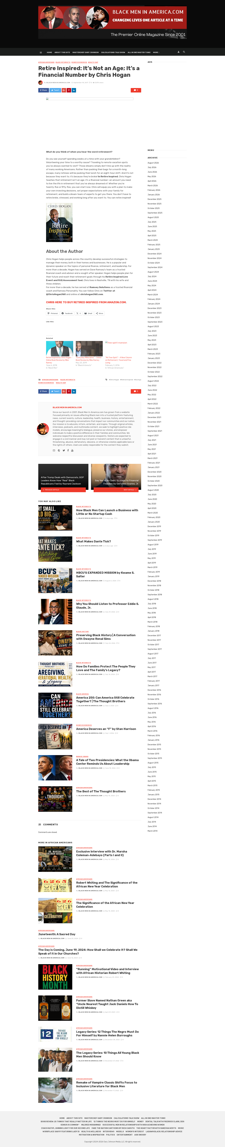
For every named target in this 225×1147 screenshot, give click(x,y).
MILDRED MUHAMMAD (91, 1125)
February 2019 (154, 572)
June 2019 (152, 554)
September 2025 (155, 213)
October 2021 (153, 426)
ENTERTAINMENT (125, 1135)
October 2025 (154, 208)
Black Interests (63, 62)
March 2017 (152, 676)
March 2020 (153, 513)
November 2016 (154, 695)
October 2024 (154, 263)
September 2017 (155, 649)
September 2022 (155, 376)
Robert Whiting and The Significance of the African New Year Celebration (107, 884)
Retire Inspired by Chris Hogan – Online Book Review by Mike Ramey (59, 360)
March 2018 (152, 622)
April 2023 (152, 345)
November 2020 (154, 476)
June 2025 (152, 226)
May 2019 (152, 558)
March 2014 (152, 831)
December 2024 (154, 254)
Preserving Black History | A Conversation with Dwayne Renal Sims (106, 637)
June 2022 (152, 390)
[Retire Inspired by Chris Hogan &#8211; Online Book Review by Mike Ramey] (59, 348)
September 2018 (155, 595)
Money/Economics (79, 62)
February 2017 (154, 681)
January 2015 (153, 795)
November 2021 (154, 422)
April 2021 (152, 454)
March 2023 (153, 349)
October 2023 (154, 317)
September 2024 (155, 267)
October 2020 (154, 481)
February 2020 (154, 517)
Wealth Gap (93, 62)
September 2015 (155, 758)
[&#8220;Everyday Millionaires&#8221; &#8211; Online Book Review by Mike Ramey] (89, 348)
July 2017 (152, 658)
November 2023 (154, 313)
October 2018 (153, 590)
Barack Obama (82, 756)
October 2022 (154, 372)
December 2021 (154, 417)
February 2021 (154, 463)
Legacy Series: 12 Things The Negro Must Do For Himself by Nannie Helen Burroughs (107, 1033)
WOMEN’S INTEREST (135, 1132)
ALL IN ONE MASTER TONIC (139, 52)
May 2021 (152, 449)
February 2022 (154, 408)
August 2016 (153, 708)
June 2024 (152, 281)
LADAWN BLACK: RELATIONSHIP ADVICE (164, 1132)
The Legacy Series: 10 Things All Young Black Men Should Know (107, 1054)
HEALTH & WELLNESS (91, 1132)
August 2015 (153, 763)
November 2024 (154, 258)
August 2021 (153, 435)
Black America (82, 694)
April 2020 (152, 508)
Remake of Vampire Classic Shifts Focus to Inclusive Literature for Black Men (106, 1084)
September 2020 (155, 485)
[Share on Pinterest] (69, 90)
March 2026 (153, 186)
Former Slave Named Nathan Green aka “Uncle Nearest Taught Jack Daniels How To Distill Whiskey (107, 1004)
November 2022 (154, 367)
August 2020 (153, 490)
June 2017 (152, 663)
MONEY (140, 1122)
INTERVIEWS (108, 1132)
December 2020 (154, 472)
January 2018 (153, 631)
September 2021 (155, 431)
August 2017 (153, 654)
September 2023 (155, 322)
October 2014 (153, 808)
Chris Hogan (114, 380)
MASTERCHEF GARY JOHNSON (86, 52)
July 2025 (152, 222)
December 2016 (154, 690)
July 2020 (152, 495)
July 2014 (152, 822)
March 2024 (153, 295)
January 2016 (153, 740)
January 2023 (154, 358)
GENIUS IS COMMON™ (70, 1125)
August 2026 (153, 163)
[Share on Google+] (64, 90)
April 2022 (152, 399)
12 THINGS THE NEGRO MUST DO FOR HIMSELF (114, 1122)
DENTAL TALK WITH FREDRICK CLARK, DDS (164, 1122)
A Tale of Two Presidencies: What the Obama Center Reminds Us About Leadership (107, 761)
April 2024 (152, 290)
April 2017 (152, 672)
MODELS (120, 1132)
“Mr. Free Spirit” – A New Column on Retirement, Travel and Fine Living (118, 360)
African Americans (46, 62)
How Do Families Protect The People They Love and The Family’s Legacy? (105, 668)
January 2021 (153, 467)
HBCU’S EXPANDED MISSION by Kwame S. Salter (105, 574)
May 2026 (152, 176)
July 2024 (152, 276)
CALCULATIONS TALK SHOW (113, 52)
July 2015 (152, 767)
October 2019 (153, 535)
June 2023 (152, 336)
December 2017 (154, 635)
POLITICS (110, 1135)
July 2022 (152, 385)
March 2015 (152, 785)
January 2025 (154, 249)
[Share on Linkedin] (74, 90)
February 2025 (154, 245)
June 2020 (152, 499)
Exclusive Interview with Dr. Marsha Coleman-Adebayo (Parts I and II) (101, 853)
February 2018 (154, 626)
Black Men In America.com (58, 82)
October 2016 (153, 699)
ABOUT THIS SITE (62, 52)
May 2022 (152, 395)
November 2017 (154, 640)
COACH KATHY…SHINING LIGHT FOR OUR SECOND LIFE (65, 1128)
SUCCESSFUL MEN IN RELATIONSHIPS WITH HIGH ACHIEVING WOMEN (133, 1125)
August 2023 (153, 326)
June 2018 (152, 608)
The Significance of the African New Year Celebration (105, 904)
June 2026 (152, 172)
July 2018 (152, 604)
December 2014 (154, 799)
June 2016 (152, 717)
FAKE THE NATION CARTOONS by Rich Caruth (113, 1128)
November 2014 (154, 804)
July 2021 (152, 440)
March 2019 (152, 567)
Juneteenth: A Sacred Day (56, 934)
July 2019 (152, 549)
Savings (138, 380)
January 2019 (153, 576)
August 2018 (153, 599)
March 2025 (153, 240)
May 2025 (152, 231)
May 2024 (152, 286)
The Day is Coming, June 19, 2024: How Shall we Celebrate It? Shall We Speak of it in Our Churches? (88, 951)
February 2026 (154, 190)
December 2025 (154, 199)
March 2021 (152, 458)
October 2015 (153, 754)
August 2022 (153, 381)
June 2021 (152, 445)
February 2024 (154, 299)
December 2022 (154, 363)
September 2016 (155, 704)
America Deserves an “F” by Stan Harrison (106, 729)
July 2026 (152, 167)
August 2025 (153, 217)
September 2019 (155, 540)
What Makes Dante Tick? (93, 541)
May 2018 (152, 613)
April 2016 (152, 726)
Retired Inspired (127, 380)
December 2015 (154, 745)
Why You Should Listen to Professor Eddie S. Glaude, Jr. (107, 605)
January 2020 (154, 522)
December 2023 (154, 308)
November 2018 (154, 585)
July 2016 (152, 713)
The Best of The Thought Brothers (101, 791)
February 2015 (154, 790)
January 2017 (153, 685)
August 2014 (153, 817)
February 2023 (154, 354)
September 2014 (155, 813)
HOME (49, 52)
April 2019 (152, 563)
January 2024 (154, 304)
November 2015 (154, 749)
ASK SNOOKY (140, 1135)
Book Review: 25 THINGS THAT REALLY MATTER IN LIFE (66, 1122)
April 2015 (152, 781)
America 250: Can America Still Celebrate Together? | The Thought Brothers (105, 699)
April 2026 (152, 181)
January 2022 (154, 413)
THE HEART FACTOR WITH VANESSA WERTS (156, 1128)
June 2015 (152, 772)
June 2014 (152, 826)
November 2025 (154, 204)
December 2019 (154, 526)
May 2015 (152, 776)
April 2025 (152, 236)
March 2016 (152, 731)
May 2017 (152, 667)
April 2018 (152, 617)
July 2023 (152, 331)
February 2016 (154, 735)
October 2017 (153, 645)
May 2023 (152, 340)
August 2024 (153, 272)
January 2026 (154, 195)
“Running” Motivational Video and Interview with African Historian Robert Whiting (107, 971)
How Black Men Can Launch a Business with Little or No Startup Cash (107, 512)
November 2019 (154, 531)
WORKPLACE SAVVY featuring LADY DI (61, 1132)
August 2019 (153, 545)
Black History (82, 631)
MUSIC (181, 1128)
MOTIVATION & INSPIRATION (91, 1135)
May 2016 (152, 722)
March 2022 (153, 404)
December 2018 (154, 581)
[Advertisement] (167, 105)
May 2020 (152, 504)
